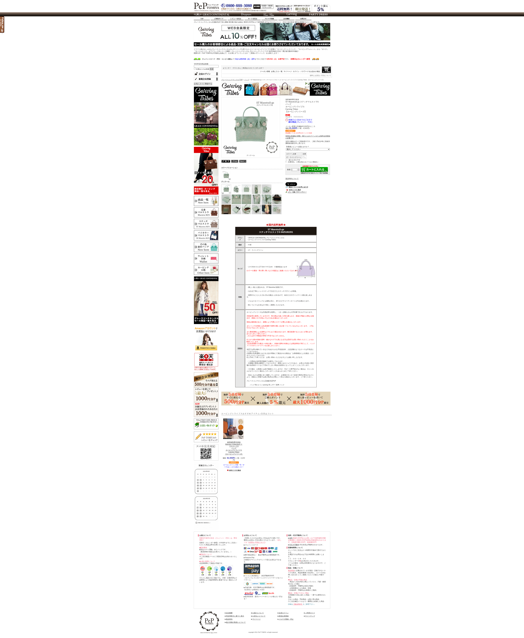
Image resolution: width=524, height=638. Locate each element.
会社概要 (229, 613)
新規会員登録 (284, 616)
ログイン (296, 71)
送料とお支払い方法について (320, 75)
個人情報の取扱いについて (236, 622)
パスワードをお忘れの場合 (310, 71)
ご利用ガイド (310, 613)
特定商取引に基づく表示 (235, 616)
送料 (291, 538)
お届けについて (258, 613)
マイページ (288, 71)
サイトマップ (310, 616)
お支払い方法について (257, 542)
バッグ (246, 80)
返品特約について (292, 179)
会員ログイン (284, 613)
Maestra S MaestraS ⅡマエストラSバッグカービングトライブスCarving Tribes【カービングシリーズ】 (234, 448)
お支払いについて (258, 616)
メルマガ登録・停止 (286, 619)
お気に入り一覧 (276, 71)
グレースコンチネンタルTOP (232, 80)
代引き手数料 (294, 545)
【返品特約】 (298, 604)
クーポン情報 (265, 71)
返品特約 (291, 570)
